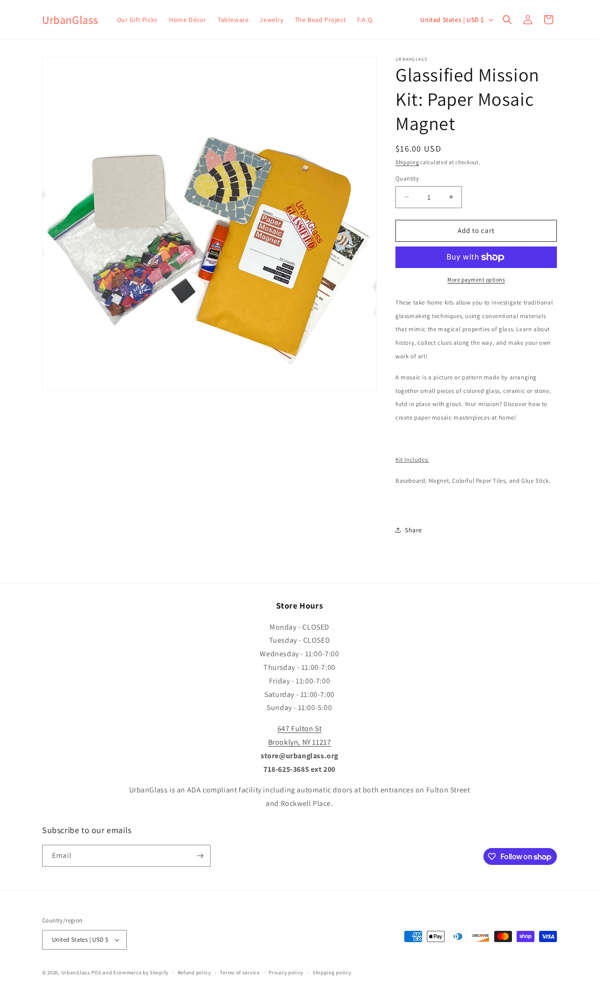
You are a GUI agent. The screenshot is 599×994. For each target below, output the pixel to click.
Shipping (407, 162)
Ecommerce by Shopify (140, 972)
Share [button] (413, 530)
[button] (507, 19)
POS (96, 972)
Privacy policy (286, 972)
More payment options (476, 279)
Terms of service (239, 972)
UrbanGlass (75, 972)
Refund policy (194, 972)
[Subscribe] (200, 856)
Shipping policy (332, 972)
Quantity (407, 178)
